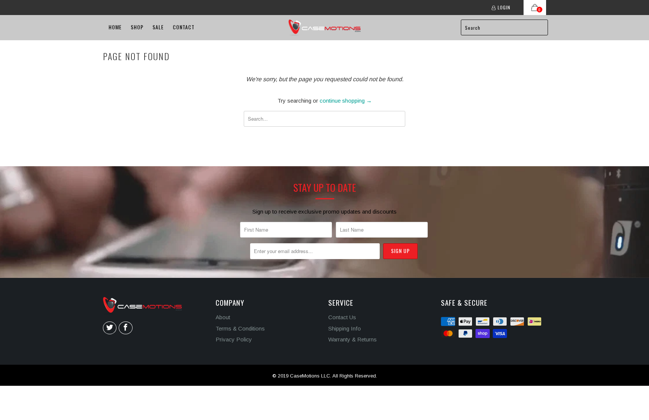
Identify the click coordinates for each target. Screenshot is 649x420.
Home (115, 27)
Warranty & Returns (352, 339)
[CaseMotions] (324, 27)
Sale (158, 27)
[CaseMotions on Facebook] (125, 327)
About (223, 317)
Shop (137, 27)
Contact (184, 27)
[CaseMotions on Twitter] (109, 327)
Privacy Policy (234, 339)
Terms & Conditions (240, 328)
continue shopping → (346, 100)
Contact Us (342, 317)
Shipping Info (344, 328)
